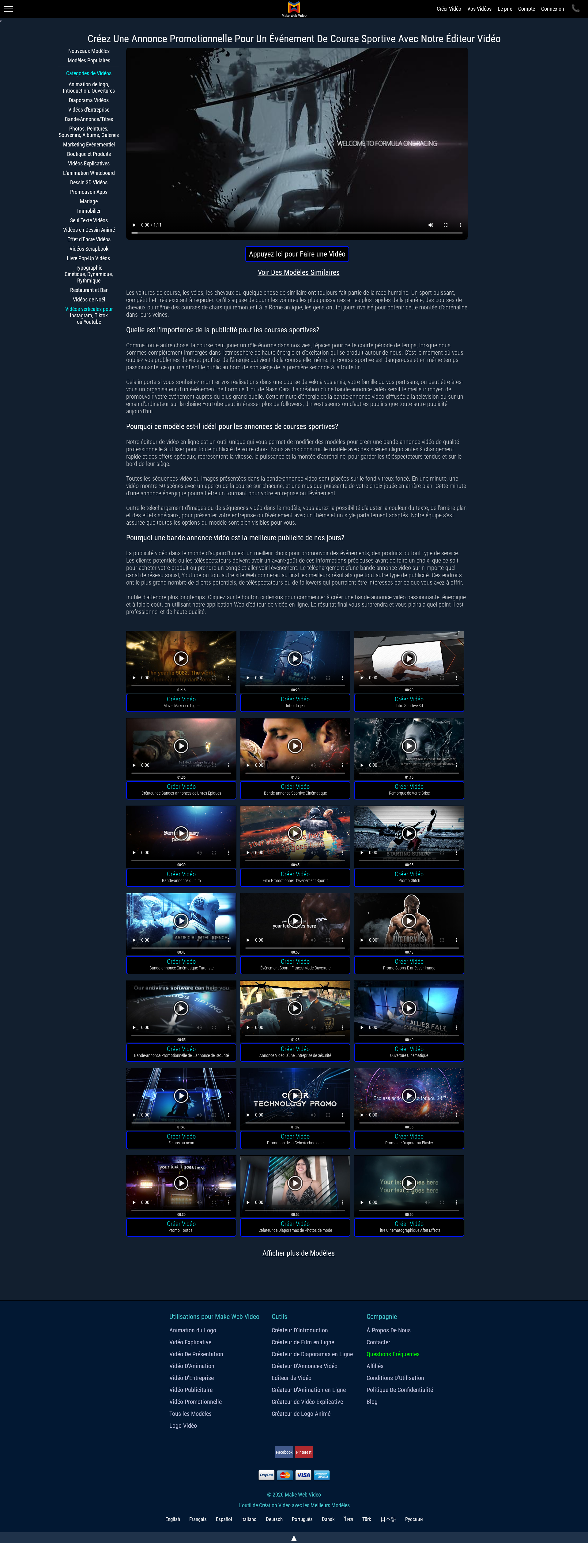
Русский (414, 1519)
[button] (181, 663)
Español (224, 1519)
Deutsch (274, 1519)
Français (198, 1519)
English (172, 1519)
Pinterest (303, 1452)
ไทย (348, 1519)
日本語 (388, 1519)
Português (302, 1519)
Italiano (249, 1519)
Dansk (328, 1519)
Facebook (284, 1452)
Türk (366, 1519)
